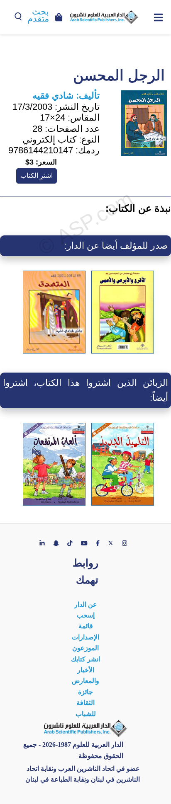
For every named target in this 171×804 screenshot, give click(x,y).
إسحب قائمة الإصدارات (85, 626)
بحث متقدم (38, 15)
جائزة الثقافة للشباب (86, 702)
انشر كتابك (85, 659)
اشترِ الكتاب (36, 175)
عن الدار (85, 604)
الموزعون (85, 647)
